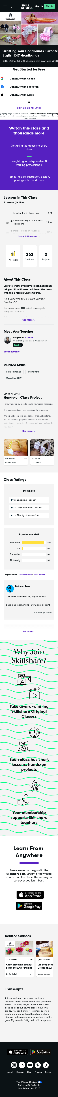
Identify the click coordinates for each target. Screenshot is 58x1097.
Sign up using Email (29, 107)
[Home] (26, 6)
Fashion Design (13, 372)
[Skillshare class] (19, 949)
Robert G (36, 458)
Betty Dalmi (23, 337)
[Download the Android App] (40, 1052)
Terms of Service (36, 114)
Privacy (38, 1072)
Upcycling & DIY (13, 378)
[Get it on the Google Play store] (29, 906)
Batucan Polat (23, 586)
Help (29, 1072)
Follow (30, 337)
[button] (5, 6)
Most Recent (39, 574)
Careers (20, 1072)
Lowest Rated (25, 574)
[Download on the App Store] (29, 895)
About (10, 1072)
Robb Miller (10, 458)
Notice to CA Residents (29, 1085)
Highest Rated (11, 574)
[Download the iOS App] (17, 1052)
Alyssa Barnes (44, 974)
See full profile (11, 351)
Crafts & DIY (33, 372)
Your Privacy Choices (26, 1082)
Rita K (18, 631)
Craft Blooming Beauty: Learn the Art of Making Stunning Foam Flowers (19, 967)
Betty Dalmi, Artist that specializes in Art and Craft (30, 61)
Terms (48, 1072)
